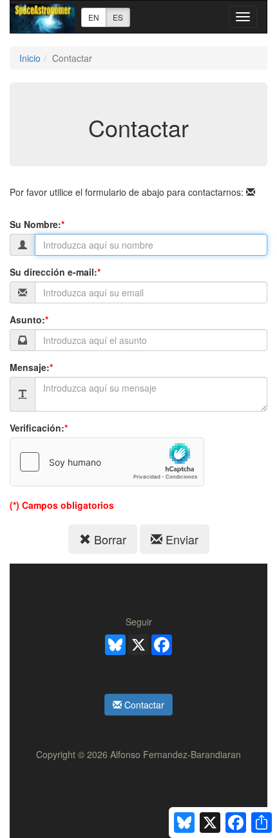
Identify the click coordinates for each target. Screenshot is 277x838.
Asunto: (29, 319)
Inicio (30, 58)
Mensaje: (31, 367)
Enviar (180, 539)
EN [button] (93, 17)
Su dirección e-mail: (55, 271)
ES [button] (118, 17)
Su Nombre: (37, 224)
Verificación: (39, 427)
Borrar (108, 539)
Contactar (143, 704)
